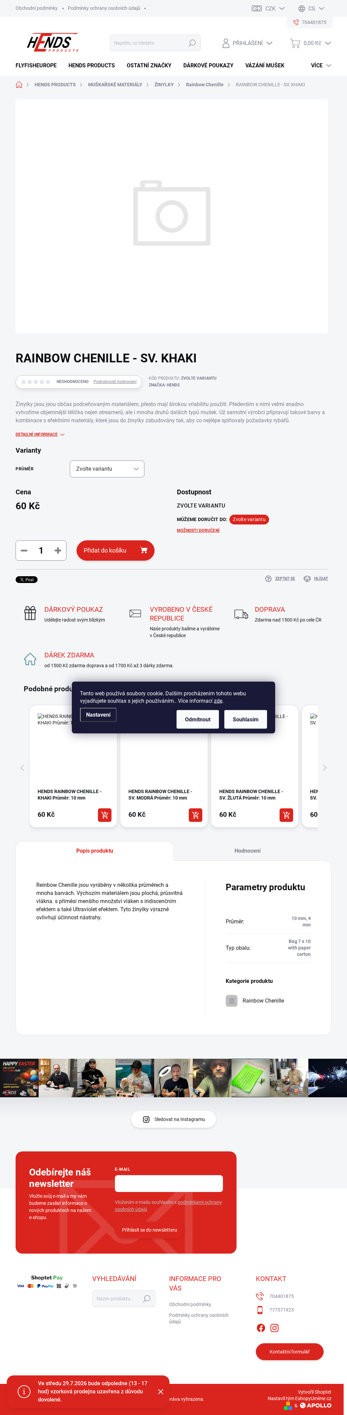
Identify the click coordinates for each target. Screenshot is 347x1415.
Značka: (164, 385)
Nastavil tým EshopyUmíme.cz (299, 1398)
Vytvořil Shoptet (314, 1392)
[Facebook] (261, 1327)
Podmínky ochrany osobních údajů (104, 8)
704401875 (281, 1296)
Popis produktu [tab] (94, 851)
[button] (22, 767)
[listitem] (73, 766)
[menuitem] (39, 65)
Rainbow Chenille (263, 1000)
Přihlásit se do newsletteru (149, 1230)
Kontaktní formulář (290, 1351)
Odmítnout (197, 719)
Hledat (192, 43)
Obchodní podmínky (37, 8)
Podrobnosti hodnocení (115, 381)
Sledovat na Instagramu (180, 1119)
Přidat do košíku (105, 550)
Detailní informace (37, 434)
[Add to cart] (104, 815)
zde (218, 701)
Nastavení (98, 715)
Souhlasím (246, 719)
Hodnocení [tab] (247, 851)
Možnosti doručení (198, 530)
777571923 (281, 1309)
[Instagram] (274, 1327)
